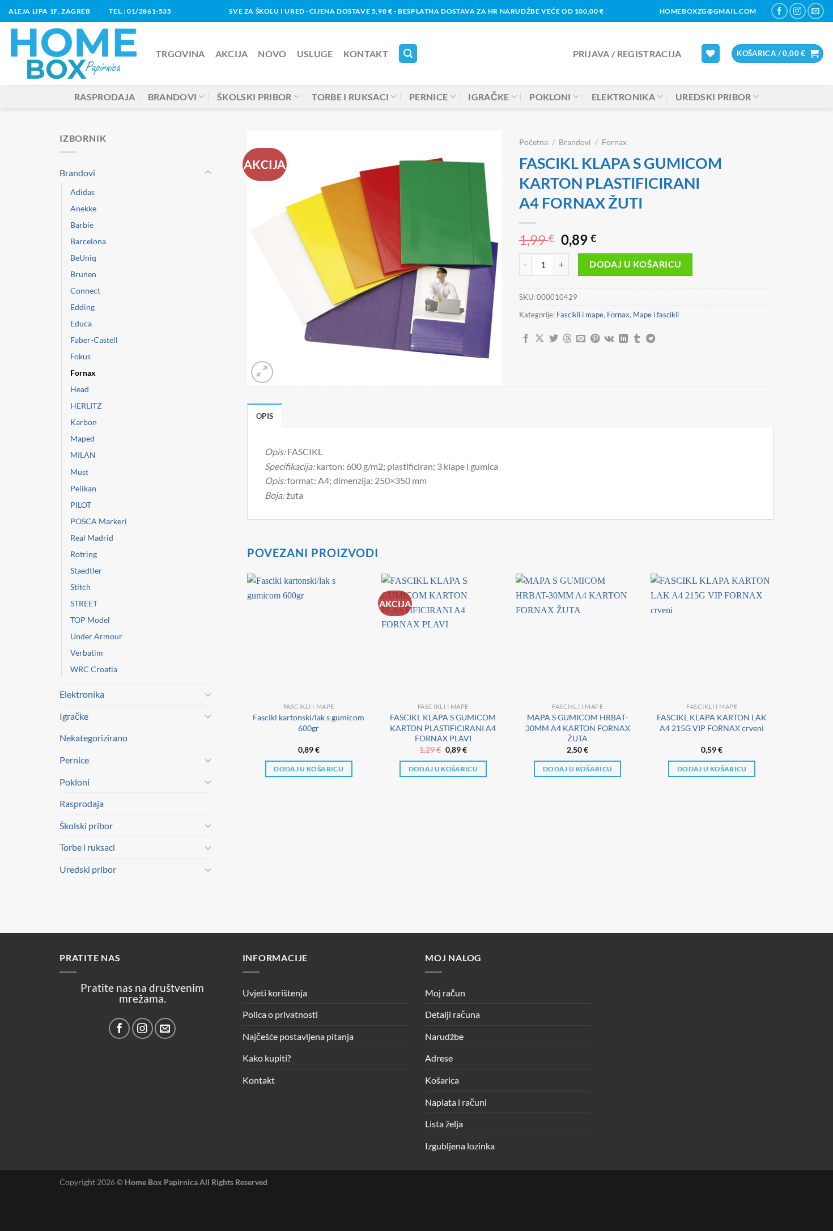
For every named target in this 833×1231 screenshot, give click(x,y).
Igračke (488, 96)
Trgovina (180, 53)
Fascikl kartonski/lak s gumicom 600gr (308, 722)
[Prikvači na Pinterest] (595, 339)
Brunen (83, 274)
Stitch (80, 587)
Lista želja (444, 1123)
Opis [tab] (264, 416)
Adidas (82, 192)
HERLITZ (86, 405)
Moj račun (445, 992)
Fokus (80, 356)
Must (79, 472)
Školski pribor (254, 96)
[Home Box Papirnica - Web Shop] (73, 53)
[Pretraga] (408, 53)
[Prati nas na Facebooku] (779, 11)
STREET (83, 603)
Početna (533, 142)
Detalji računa (452, 1014)
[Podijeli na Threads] (567, 339)
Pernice (428, 96)
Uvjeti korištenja (275, 992)
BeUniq (83, 257)
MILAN (83, 455)
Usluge (315, 53)
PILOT (80, 505)
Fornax (83, 372)
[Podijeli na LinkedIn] (623, 339)
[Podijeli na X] (539, 339)
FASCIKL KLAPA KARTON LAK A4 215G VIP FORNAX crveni (712, 722)
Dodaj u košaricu (635, 264)
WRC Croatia (93, 669)
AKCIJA (231, 53)
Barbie (82, 225)
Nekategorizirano (94, 737)
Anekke (83, 208)
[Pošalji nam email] (816, 11)
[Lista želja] (711, 53)
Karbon (83, 422)
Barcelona (88, 241)
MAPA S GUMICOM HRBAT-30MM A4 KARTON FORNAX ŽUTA (577, 727)
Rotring (83, 554)
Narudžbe (444, 1036)
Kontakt (365, 53)
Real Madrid (91, 537)
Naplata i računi (456, 1102)
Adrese (439, 1057)
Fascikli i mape (580, 314)
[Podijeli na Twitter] (553, 339)
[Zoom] (262, 372)
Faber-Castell (94, 340)
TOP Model (90, 620)
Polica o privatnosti (280, 1014)
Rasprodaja (104, 96)
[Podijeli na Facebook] (525, 339)
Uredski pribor (713, 96)
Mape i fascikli (656, 314)
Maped (82, 438)
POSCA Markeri (98, 521)
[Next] (772, 685)
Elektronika (624, 96)
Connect (85, 290)
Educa (81, 323)
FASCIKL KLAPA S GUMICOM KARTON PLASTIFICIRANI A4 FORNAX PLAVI (443, 727)
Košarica (442, 1080)
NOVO (272, 53)
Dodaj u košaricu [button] (308, 768)
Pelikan (83, 488)
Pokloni (550, 96)
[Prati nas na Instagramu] (797, 11)
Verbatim (86, 652)
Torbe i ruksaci (350, 96)
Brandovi (172, 96)
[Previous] (247, 685)
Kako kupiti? (267, 1057)
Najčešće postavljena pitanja (298, 1036)
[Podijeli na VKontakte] (609, 339)
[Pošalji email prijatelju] (580, 339)
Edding (82, 307)
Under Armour (96, 636)
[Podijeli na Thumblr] (636, 339)
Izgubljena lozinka (460, 1145)
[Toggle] (207, 173)
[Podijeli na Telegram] (650, 339)
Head (79, 389)
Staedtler (86, 570)
